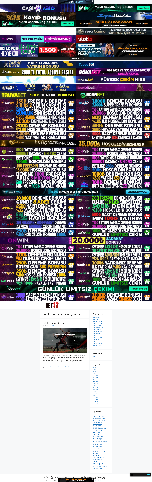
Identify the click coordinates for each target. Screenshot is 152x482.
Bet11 (45, 364)
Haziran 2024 (96, 391)
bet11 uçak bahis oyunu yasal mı (64, 366)
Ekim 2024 (95, 383)
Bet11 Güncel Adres (98, 436)
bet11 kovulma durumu (104, 441)
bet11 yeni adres (98, 457)
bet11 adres (95, 418)
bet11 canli (103, 422)
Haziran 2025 (96, 371)
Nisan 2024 (95, 395)
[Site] (38, 103)
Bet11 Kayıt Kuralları (97, 343)
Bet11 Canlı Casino (97, 425)
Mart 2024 (95, 397)
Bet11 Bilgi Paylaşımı (97, 331)
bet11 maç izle (96, 443)
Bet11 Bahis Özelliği (97, 321)
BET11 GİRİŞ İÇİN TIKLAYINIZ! (76, 58)
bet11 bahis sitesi (103, 420)
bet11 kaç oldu (96, 441)
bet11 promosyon (104, 449)
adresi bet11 (95, 414)
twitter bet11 (101, 468)
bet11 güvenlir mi (97, 438)
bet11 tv (102, 451)
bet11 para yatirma (98, 448)
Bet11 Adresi (96, 317)
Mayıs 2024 (95, 393)
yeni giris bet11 (96, 470)
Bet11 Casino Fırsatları (98, 323)
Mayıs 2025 (95, 373)
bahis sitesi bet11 (98, 417)
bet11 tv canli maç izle (97, 453)
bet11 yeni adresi (96, 459)
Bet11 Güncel (97, 434)
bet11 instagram (96, 439)
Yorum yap (46, 367)
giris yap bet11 (97, 466)
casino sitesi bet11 (98, 463)
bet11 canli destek (97, 424)
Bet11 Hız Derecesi (97, 341)
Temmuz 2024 (96, 389)
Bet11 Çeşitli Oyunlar (97, 337)
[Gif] (76, 143)
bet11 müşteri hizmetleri (98, 444)
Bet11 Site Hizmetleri (97, 339)
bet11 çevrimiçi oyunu (48, 366)
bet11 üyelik (96, 461)
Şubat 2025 (95, 375)
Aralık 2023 (95, 403)
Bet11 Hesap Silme (97, 329)
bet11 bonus (96, 422)
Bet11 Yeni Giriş (104, 459)
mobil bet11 (95, 468)
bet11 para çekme (96, 449)
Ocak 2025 (95, 377)
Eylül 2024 (95, 385)
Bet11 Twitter (98, 455)
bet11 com (103, 428)
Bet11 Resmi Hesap (97, 345)
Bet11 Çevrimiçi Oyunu (53, 323)
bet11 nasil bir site (97, 446)
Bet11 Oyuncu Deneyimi (98, 327)
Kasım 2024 (95, 381)
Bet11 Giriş (55, 366)
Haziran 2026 (96, 367)
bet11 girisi (103, 430)
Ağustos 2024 (96, 387)
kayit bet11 (104, 466)
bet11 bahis (96, 420)
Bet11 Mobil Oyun (97, 333)
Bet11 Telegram (96, 451)
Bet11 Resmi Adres (97, 325)
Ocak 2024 (95, 401)
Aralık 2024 (95, 379)
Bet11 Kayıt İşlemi (104, 439)
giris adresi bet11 (96, 464)
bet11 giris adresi (96, 430)
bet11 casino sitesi (97, 427)
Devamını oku (78, 361)
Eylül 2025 (95, 369)
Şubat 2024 (95, 399)
